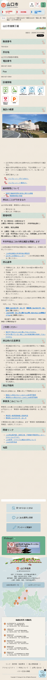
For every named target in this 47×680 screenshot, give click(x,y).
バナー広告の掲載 (23, 671)
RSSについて (23, 667)
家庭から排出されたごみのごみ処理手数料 (21, 395)
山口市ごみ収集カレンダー (15, 256)
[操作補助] (31, 4)
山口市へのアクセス (34, 585)
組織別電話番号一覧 (13, 585)
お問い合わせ (37, 667)
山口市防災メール (9, 12)
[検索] (43, 4)
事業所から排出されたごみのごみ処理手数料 (22, 397)
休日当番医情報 (38, 12)
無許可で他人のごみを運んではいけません (21, 332)
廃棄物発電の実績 (16, 196)
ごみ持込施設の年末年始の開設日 (18, 253)
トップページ (11, 18)
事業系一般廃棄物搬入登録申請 (17, 416)
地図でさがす (21, 18)
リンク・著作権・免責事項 (15, 664)
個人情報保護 (33, 664)
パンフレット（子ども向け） (18, 179)
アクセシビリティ (8, 667)
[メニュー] (37, 4)
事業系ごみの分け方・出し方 (16, 418)
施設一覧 (38, 18)
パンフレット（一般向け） (17, 183)
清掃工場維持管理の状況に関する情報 (19, 193)
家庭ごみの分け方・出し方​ (15, 308)
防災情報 (23, 12)
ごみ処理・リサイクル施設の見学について (21, 440)
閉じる (45, 670)
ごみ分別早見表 (11, 442)
